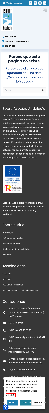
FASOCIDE (7, 273)
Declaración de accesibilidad (16, 249)
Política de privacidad (13, 238)
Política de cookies (11, 243)
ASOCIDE (7, 279)
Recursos (7, 254)
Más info (10, 395)
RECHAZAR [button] (26, 402)
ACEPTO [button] (12, 402)
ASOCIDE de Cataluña (13, 284)
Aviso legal (8, 232)
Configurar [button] (37, 402)
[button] (30, 3)
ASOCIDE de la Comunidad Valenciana (21, 290)
